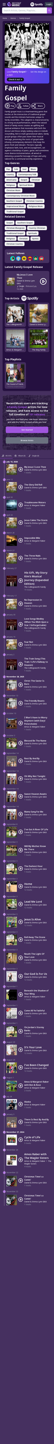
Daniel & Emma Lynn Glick (35, 470)
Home (5, 18)
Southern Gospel (14, 201)
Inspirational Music (15, 206)
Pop (8, 169)
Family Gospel (24, 18)
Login (48, 4)
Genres (13, 18)
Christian (36, 179)
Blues (33, 169)
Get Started (27, 430)
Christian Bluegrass (15, 228)
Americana (11, 179)
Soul (24, 169)
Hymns (35, 238)
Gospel (24, 179)
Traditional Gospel (15, 211)
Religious (10, 185)
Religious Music (36, 206)
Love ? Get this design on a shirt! (26, 73)
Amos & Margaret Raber (34, 505)
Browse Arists (27, 440)
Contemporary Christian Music (20, 195)
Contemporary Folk (27, 174)
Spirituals (32, 233)
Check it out (15, 79)
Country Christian (37, 228)
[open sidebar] (4, 4)
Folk (16, 169)
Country (10, 174)
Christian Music (13, 190)
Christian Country (34, 201)
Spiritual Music (26, 185)
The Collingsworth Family (35, 587)
